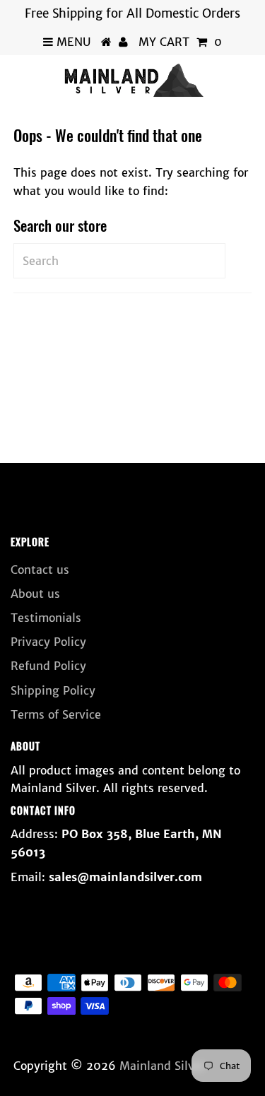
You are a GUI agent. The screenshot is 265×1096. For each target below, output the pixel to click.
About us (35, 594)
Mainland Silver (162, 1066)
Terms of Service (56, 714)
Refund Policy (48, 666)
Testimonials (46, 618)
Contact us (40, 569)
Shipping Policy (53, 690)
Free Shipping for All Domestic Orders (132, 13)
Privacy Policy (48, 642)
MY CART (180, 42)
